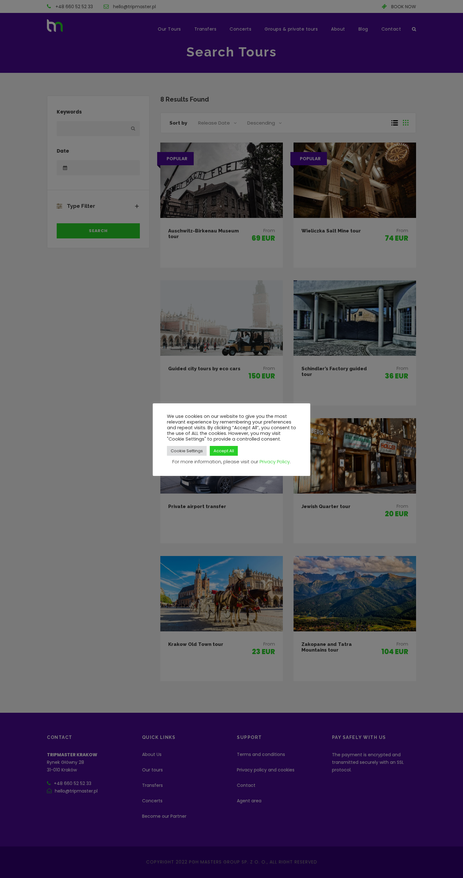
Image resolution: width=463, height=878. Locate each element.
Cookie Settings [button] (187, 451)
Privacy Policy (275, 461)
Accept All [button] (224, 451)
